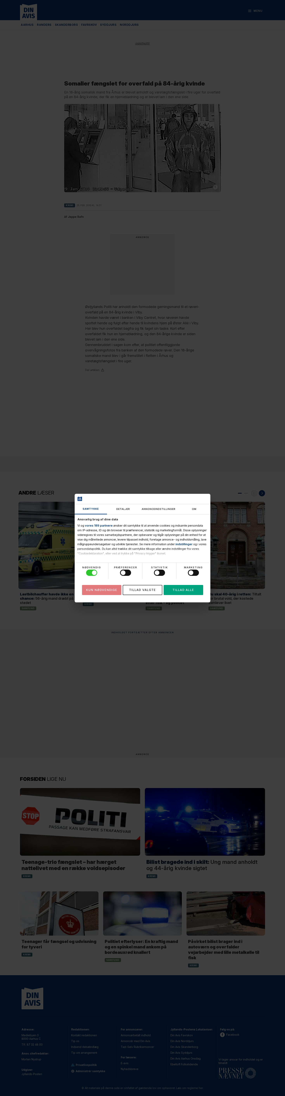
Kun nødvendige (101, 590)
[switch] (125, 573)
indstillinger (184, 544)
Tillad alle (183, 590)
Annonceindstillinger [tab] (158, 509)
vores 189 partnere (99, 525)
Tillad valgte (142, 590)
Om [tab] (194, 509)
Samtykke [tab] (91, 508)
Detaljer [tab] (123, 509)
